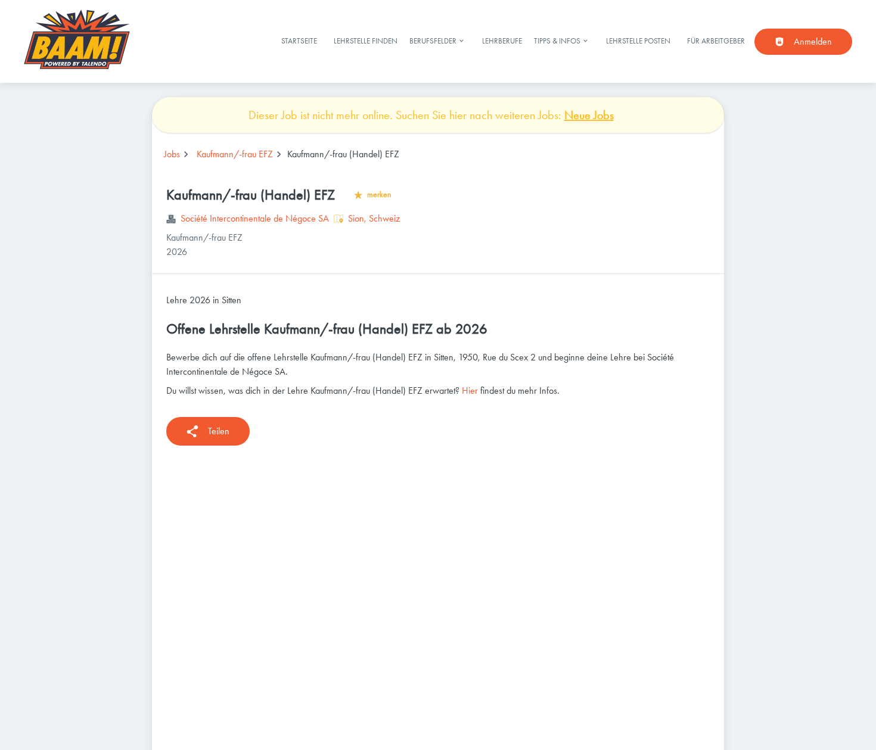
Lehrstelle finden (365, 40)
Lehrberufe (502, 40)
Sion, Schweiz (374, 218)
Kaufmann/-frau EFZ (235, 154)
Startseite (299, 40)
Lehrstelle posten (638, 40)
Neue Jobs (589, 115)
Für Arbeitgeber (716, 40)
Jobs (172, 154)
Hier (470, 390)
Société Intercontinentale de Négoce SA (255, 218)
